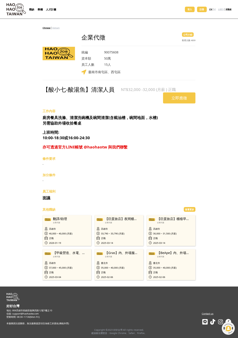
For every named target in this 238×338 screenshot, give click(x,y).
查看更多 (189, 209)
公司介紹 (187, 34)
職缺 (31, 9)
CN (210, 9)
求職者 (229, 9)
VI (215, 9)
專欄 (40, 9)
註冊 (202, 9)
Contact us (207, 313)
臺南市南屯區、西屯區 (104, 72)
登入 (189, 9)
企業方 (221, 9)
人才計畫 (51, 9)
